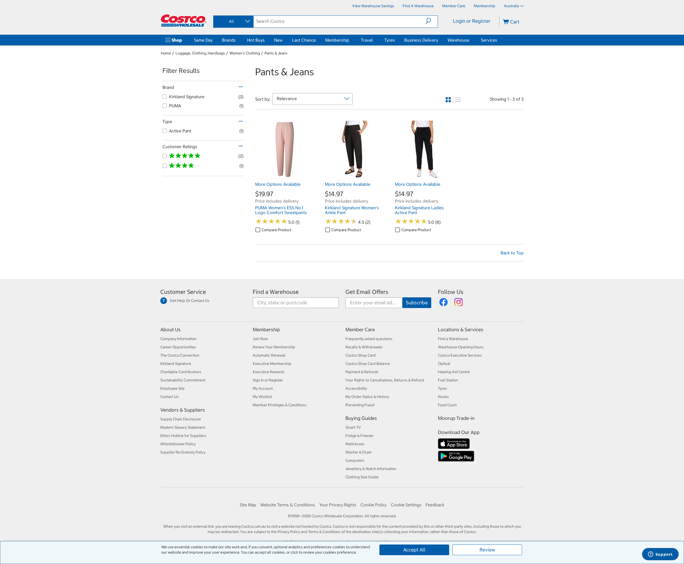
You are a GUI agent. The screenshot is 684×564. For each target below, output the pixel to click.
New (278, 40)
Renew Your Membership (274, 347)
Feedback (435, 504)
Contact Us (169, 396)
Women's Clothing (245, 53)
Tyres (389, 40)
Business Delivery (421, 40)
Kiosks (443, 396)
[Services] (498, 40)
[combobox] (232, 21)
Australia (511, 5)
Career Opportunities (178, 347)
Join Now (260, 338)
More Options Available (278, 184)
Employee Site (172, 388)
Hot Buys (256, 40)
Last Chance (304, 40)
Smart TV (353, 427)
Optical (444, 363)
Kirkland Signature (175, 363)
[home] (183, 20)
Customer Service (183, 291)
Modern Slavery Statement (182, 427)
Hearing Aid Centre (454, 371)
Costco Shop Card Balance (367, 363)
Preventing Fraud (359, 405)
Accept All (414, 550)
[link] (284, 176)
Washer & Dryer (358, 452)
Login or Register (472, 21)
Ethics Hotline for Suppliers (183, 435)
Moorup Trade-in (456, 418)
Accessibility (356, 388)
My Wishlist (262, 396)
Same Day (203, 40)
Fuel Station (448, 380)
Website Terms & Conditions (287, 504)
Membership (337, 40)
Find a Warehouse (276, 291)
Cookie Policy (373, 504)
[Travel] (374, 40)
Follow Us (450, 291)
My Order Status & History (367, 396)
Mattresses (354, 443)
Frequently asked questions (368, 338)
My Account (263, 388)
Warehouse (458, 40)
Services (489, 40)
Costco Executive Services (460, 355)
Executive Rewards (269, 371)
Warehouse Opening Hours (461, 347)
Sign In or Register (268, 380)
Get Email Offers (366, 291)
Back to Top (512, 252)
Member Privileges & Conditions (279, 405)
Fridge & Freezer (359, 435)
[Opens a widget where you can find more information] (660, 554)
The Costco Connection (179, 355)
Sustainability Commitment (182, 380)
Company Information (178, 338)
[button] (432, 21)
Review (487, 550)
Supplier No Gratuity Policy (182, 452)
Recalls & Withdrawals (364, 347)
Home (166, 53)
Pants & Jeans (276, 53)
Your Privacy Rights (337, 504)
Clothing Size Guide (362, 477)
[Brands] (237, 40)
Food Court (447, 405)
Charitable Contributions (180, 371)
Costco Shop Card (360, 355)
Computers (354, 460)
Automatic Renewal (269, 355)
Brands (229, 40)
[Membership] (350, 40)
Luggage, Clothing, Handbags (200, 53)
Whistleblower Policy (178, 443)
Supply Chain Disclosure (180, 419)
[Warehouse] (470, 40)
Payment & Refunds (362, 371)
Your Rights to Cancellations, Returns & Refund (384, 380)
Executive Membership (272, 363)
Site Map (248, 504)
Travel (367, 40)
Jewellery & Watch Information (370, 468)
